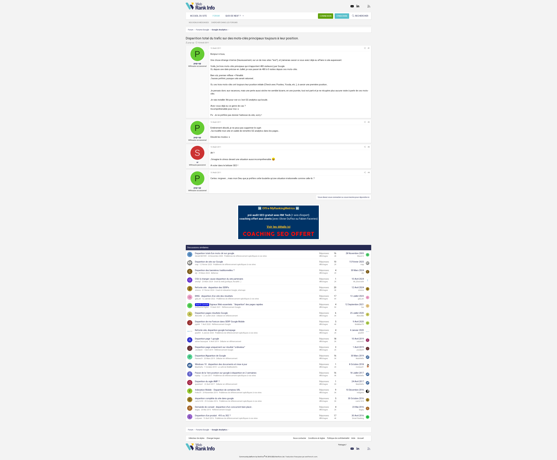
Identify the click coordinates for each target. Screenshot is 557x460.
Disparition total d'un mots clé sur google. (215, 253)
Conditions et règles (316, 438)
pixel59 (198, 333)
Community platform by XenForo (262, 457)
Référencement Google (231, 307)
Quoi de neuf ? (233, 16)
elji (196, 273)
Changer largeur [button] (213, 438)
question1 (199, 384)
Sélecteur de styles (196, 438)
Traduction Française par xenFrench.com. (301, 457)
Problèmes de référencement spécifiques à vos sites (245, 256)
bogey (197, 410)
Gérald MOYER (201, 256)
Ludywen (198, 418)
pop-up (191, 43)
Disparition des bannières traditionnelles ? (215, 270)
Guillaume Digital (202, 307)
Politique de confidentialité (338, 438)
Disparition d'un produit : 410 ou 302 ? (213, 415)
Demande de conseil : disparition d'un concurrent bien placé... (224, 407)
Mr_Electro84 (358, 282)
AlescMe (198, 316)
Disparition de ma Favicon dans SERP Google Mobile (220, 321)
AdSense (214, 273)
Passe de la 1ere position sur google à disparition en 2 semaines (225, 373)
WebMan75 (359, 324)
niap (196, 264)
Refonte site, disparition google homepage (215, 330)
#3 (369, 147)
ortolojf (198, 282)
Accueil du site (198, 16)
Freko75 (198, 393)
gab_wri (198, 299)
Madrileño (360, 358)
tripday (197, 376)
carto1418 (199, 401)
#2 (369, 122)
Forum (216, 16)
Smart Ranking (358, 418)
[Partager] (365, 48)
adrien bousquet (201, 341)
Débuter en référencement (227, 316)
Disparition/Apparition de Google (210, 355)
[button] (243, 15)
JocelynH (198, 350)
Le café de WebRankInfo (227, 367)
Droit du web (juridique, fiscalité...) (227, 282)
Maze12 (360, 256)
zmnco (198, 290)
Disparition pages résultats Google (211, 313)
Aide (353, 438)
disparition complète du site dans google (214, 398)
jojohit (197, 324)
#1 (369, 48)
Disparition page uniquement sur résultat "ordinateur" (220, 347)
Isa (362, 307)
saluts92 (360, 341)
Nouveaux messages (199, 22)
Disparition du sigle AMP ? (207, 381)
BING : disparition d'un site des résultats (214, 296)
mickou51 (360, 367)
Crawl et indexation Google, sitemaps (230, 290)
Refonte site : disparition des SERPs (212, 287)
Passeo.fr (199, 358)
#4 (369, 173)
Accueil (360, 438)
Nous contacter (299, 438)
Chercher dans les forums (224, 22)
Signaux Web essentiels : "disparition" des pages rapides (236, 304)
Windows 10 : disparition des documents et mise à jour (221, 364)
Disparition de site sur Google (209, 261)
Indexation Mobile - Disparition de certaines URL (217, 390)
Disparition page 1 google (207, 338)
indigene (360, 393)
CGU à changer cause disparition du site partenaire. (219, 279)
